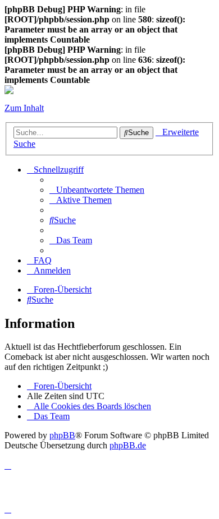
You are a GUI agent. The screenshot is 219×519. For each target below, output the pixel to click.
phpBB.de (128, 445)
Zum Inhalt (24, 108)
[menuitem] (96, 189)
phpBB (62, 435)
